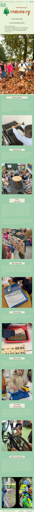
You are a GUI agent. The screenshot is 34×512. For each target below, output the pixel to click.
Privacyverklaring (29, 510)
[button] (31, 92)
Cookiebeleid (21, 510)
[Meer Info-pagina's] (28, 1)
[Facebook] (30, 2)
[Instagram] (32, 2)
